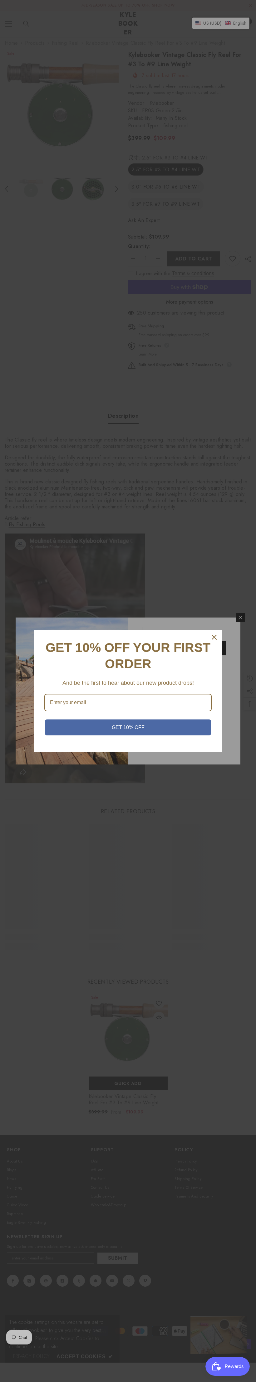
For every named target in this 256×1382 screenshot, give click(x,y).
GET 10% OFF (128, 727)
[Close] (214, 637)
